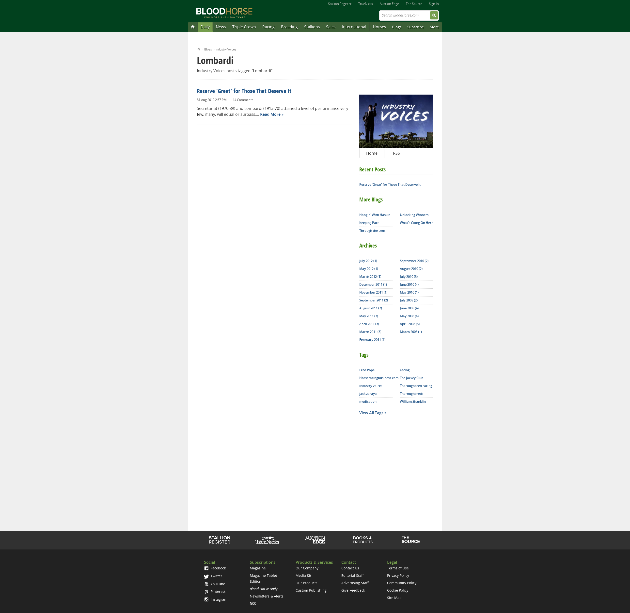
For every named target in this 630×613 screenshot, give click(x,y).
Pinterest (217, 591)
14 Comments (243, 100)
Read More (270, 114)
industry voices (370, 385)
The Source (414, 3)
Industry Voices (226, 49)
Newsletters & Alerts (267, 596)
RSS (396, 153)
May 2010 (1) (409, 292)
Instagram (218, 599)
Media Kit (303, 575)
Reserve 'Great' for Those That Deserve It (244, 92)
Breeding (289, 27)
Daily (205, 27)
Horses (379, 27)
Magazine (258, 568)
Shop (363, 539)
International (354, 27)
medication (368, 401)
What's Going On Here (416, 222)
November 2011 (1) (373, 292)
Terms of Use (398, 568)
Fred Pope (367, 370)
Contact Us (350, 568)
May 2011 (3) (368, 316)
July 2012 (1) (368, 261)
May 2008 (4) (409, 316)
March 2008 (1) (411, 332)
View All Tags (371, 412)
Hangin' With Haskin (374, 215)
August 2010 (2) (411, 268)
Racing (268, 27)
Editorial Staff (352, 575)
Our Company (307, 568)
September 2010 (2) (414, 261)
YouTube (217, 583)
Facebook (218, 568)
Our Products (306, 582)
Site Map (394, 597)
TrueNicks (365, 3)
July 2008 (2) (409, 300)
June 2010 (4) (409, 284)
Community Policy (401, 582)
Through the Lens (372, 230)
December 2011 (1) (373, 284)
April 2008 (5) (410, 324)
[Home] (193, 26)
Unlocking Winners (414, 215)
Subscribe (415, 26)
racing (405, 370)
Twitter (216, 576)
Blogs (396, 26)
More (434, 26)
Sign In (434, 3)
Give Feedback (353, 590)
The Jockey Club (411, 378)
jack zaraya (368, 393)
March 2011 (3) (370, 332)
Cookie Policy (397, 590)
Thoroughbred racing (416, 385)
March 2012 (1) (370, 276)
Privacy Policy (398, 575)
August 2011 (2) (370, 308)
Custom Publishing (311, 590)
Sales (331, 27)
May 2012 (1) (368, 268)
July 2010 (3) (409, 276)
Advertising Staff (355, 582)
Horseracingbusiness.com (376, 378)
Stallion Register (339, 3)
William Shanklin (413, 401)
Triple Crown (244, 27)
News (221, 27)
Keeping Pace (369, 222)
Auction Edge (389, 3)
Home (199, 48)
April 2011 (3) (369, 324)
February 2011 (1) (372, 339)
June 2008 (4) (409, 308)
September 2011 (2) (373, 300)
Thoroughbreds (411, 393)
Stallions (312, 27)
